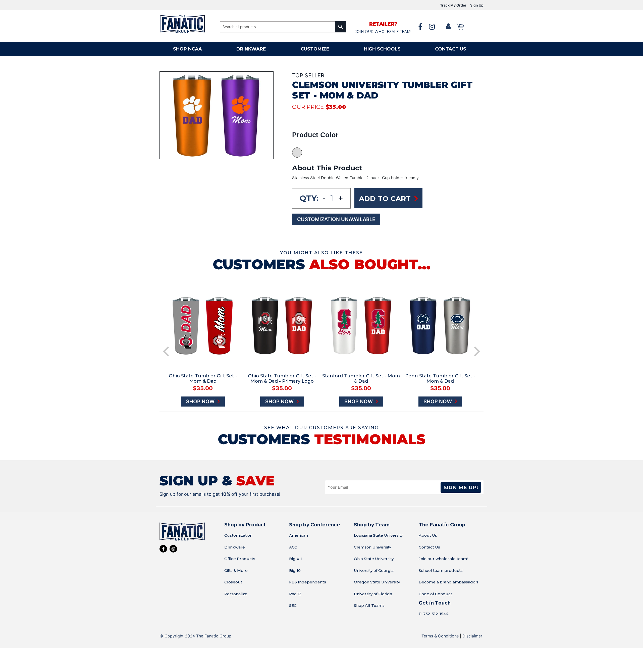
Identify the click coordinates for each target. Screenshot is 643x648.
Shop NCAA (187, 49)
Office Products (239, 558)
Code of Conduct (435, 593)
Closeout (233, 582)
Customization (238, 535)
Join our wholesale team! (443, 558)
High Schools (382, 49)
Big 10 (295, 570)
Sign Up (477, 5)
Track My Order (453, 5)
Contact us (450, 49)
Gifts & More (236, 570)
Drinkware (251, 49)
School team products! (441, 570)
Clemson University (372, 547)
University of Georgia (374, 570)
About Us (428, 535)
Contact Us (429, 547)
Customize (315, 49)
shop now (201, 401)
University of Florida (373, 593)
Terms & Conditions (440, 635)
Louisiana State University (378, 535)
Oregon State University (377, 582)
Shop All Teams (369, 605)
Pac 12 (295, 593)
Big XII (295, 558)
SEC (293, 605)
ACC (293, 547)
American (298, 535)
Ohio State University (374, 558)
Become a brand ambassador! (448, 582)
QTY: (309, 198)
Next (477, 351)
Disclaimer (472, 635)
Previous (166, 351)
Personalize (235, 593)
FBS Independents (307, 582)
